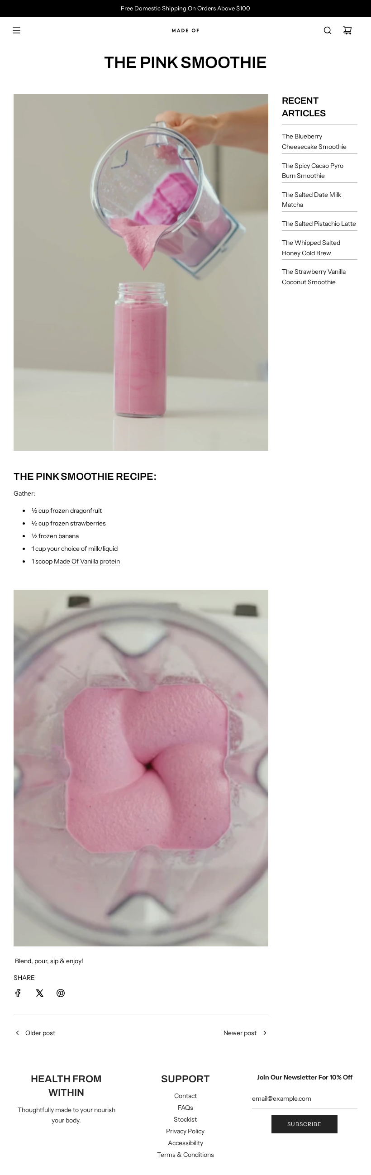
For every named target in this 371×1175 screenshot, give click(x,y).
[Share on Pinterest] (61, 994)
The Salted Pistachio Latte (319, 224)
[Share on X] (39, 994)
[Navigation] (16, 30)
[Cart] (347, 30)
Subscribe (304, 1124)
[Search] (328, 30)
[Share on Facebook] (18, 994)
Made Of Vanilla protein (87, 561)
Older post (40, 1033)
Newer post (240, 1033)
